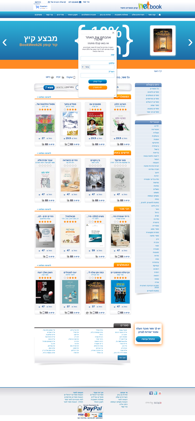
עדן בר (53, 343)
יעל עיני (76, 343)
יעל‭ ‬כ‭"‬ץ (76, 337)
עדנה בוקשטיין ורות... (48, 352)
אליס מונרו (123, 350)
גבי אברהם (99, 348)
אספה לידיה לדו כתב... (120, 352)
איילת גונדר (123, 343)
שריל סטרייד (123, 339)
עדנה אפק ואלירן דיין (48, 350)
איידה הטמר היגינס (121, 332)
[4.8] (115, 109)
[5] (65, 222)
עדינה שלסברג (50, 334)
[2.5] (90, 278)
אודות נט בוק (105, 15)
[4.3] (90, 109)
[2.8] (90, 222)
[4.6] (40, 109)
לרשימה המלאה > (44, 97)
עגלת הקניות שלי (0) (56, 2)
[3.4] (65, 278)
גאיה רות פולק (98, 346)
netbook (139, 5)
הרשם (37, 2)
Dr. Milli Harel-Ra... (121, 341)
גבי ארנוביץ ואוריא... (96, 350)
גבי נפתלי (100, 352)
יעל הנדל (76, 332)
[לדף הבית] (160, 14)
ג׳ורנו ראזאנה (99, 341)
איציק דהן (124, 348)
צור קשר (86, 2)
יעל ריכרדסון (75, 350)
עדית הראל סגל (50, 337)
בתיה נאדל (99, 330)
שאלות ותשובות (121, 15)
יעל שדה (76, 352)
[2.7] (115, 222)
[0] (115, 165)
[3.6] (65, 109)
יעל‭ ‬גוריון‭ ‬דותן (74, 330)
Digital (70, 77)
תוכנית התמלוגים (89, 15)
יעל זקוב (76, 334)
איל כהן (124, 346)
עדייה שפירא (51, 332)
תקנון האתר (73, 15)
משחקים (38, 15)
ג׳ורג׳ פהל (99, 339)
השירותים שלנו (138, 15)
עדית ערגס (51, 339)
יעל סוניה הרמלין (74, 339)
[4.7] (115, 278)
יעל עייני (76, 341)
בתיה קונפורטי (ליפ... (96, 332)
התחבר (37, 4)
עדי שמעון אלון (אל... (48, 330)
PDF (58, 77)
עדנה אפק (52, 348)
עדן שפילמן (51, 346)
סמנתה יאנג (123, 337)
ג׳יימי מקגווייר (98, 343)
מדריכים (60, 15)
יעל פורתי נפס (74, 346)
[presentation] (190, 41)
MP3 (48, 77)
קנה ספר (151, 15)
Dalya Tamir (123, 330)
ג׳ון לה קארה (99, 337)
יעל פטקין (76, 348)
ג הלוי (101, 334)
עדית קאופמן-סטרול (49, 341)
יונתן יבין (124, 334)
